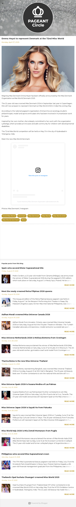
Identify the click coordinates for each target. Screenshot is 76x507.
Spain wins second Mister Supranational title (23, 268)
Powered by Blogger (39, 503)
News (23, 220)
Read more (69, 285)
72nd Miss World (9, 216)
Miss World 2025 (59, 216)
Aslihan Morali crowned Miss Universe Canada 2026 (26, 314)
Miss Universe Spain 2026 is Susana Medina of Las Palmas (29, 384)
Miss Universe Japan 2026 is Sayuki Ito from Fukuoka (27, 407)
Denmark (22, 216)
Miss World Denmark (10, 220)
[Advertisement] (38, 242)
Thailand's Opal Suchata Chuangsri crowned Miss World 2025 (30, 477)
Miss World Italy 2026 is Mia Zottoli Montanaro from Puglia (29, 431)
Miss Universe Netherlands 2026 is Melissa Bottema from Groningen (34, 338)
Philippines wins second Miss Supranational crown (25, 454)
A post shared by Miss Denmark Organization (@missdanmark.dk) (38, 201)
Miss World (46, 216)
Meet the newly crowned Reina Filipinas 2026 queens (27, 291)
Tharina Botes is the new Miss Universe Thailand (24, 361)
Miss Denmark (33, 216)
